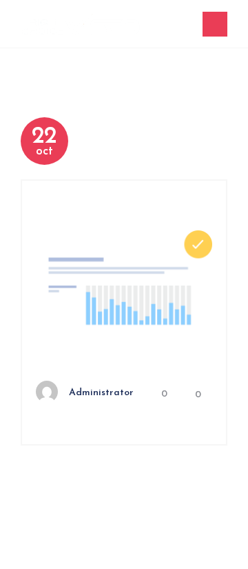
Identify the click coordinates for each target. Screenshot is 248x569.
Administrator (101, 393)
